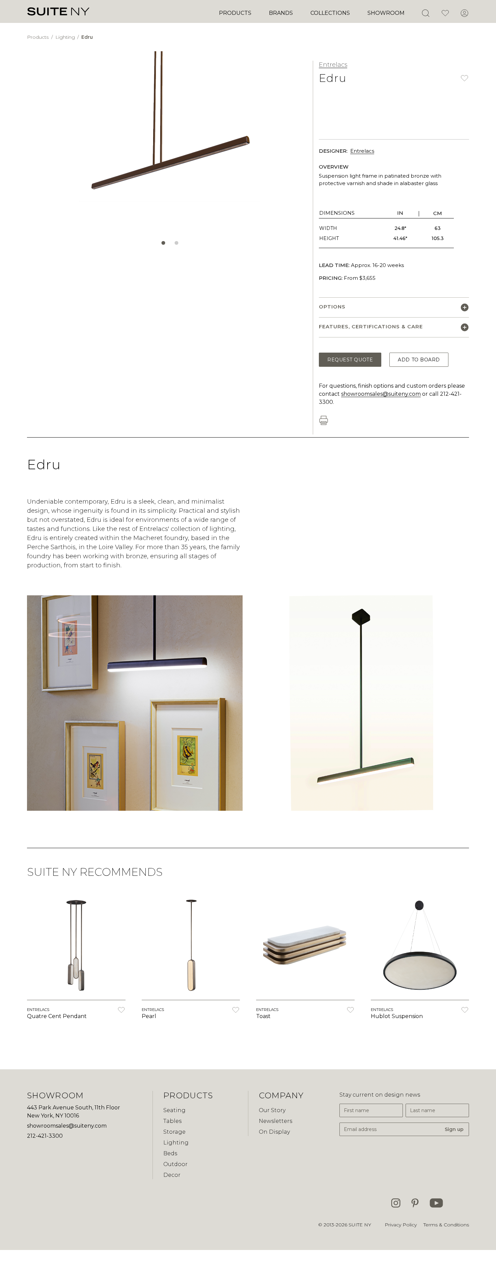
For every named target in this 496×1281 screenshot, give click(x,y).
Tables (172, 1121)
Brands (281, 13)
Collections (330, 13)
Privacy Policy (401, 1225)
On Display (274, 1132)
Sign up (454, 1129)
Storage (174, 1132)
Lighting (65, 37)
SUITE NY (360, 1225)
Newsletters (275, 1121)
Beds (170, 1153)
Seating (174, 1110)
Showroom (386, 13)
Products (235, 13)
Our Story (272, 1110)
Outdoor (175, 1164)
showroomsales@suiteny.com (381, 394)
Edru (87, 37)
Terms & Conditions (446, 1225)
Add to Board (419, 360)
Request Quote (350, 360)
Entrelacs (333, 64)
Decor (172, 1175)
